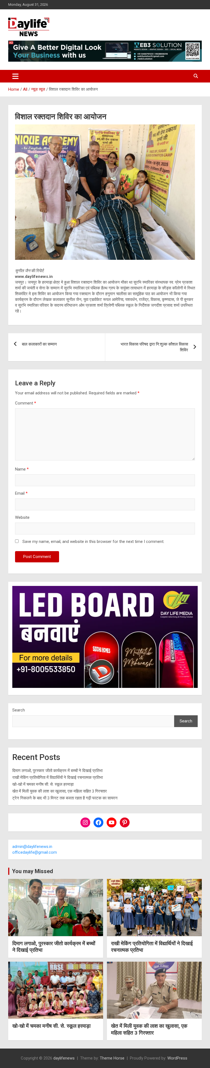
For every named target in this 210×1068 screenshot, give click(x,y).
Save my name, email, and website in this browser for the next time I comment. (93, 541)
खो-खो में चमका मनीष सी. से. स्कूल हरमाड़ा (43, 784)
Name (22, 469)
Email (21, 493)
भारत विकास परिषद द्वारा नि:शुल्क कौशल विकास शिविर (154, 347)
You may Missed (32, 871)
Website (22, 517)
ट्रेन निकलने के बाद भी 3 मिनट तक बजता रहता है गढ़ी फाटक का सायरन (65, 798)
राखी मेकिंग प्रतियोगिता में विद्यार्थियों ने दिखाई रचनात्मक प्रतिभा (57, 777)
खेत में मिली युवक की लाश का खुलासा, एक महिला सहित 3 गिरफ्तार (59, 791)
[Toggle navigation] (15, 76)
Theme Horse (112, 1058)
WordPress (177, 1058)
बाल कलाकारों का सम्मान (39, 344)
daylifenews (64, 1058)
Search (18, 710)
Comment (25, 403)
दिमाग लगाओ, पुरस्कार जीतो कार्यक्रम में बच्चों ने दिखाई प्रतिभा (57, 770)
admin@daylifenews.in (32, 846)
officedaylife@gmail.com (34, 852)
